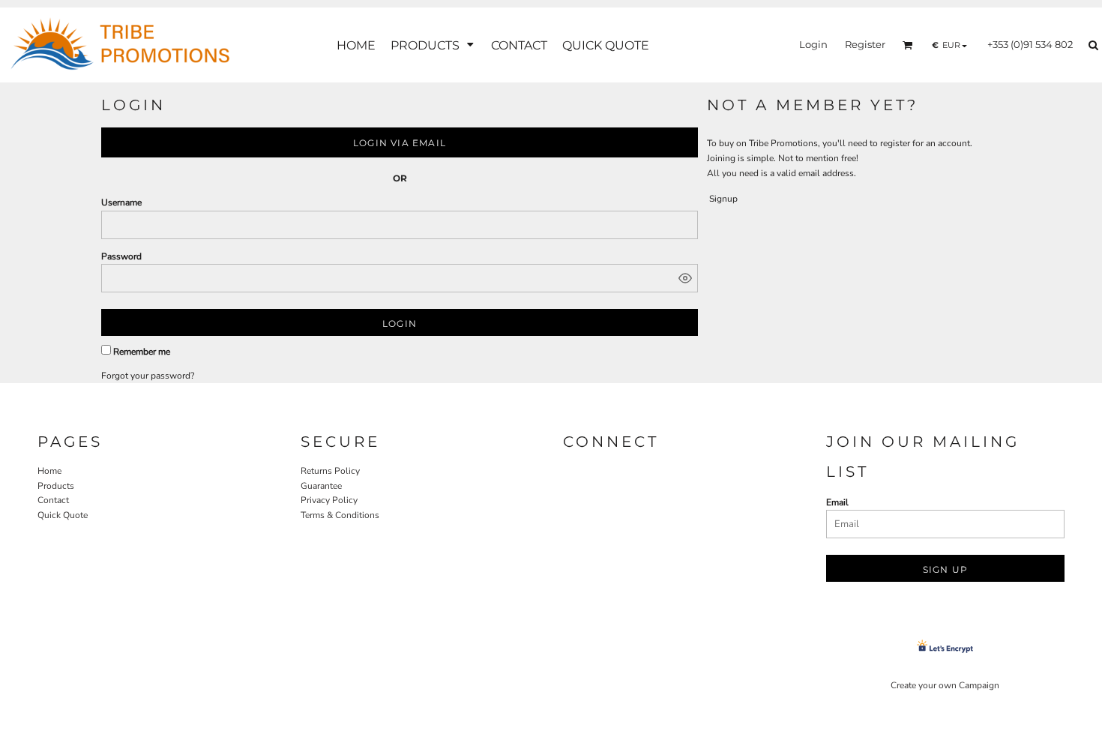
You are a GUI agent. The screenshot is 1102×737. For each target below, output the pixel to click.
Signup (723, 199)
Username (121, 202)
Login (813, 44)
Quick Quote (62, 515)
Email (837, 502)
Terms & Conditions (340, 515)
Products (55, 486)
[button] (433, 45)
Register (865, 44)
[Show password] (685, 278)
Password (121, 256)
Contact (53, 500)
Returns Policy (330, 471)
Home (49, 471)
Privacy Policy (329, 500)
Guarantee (321, 486)
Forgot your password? (147, 376)
